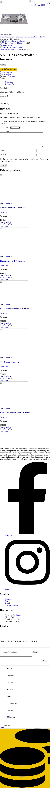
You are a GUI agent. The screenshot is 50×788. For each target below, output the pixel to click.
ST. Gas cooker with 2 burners (14, 308)
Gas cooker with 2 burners (12, 207)
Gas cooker (38, 37)
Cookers (31, 37)
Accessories (9, 37)
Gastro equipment (21, 37)
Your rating (5, 127)
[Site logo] (9, 5)
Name (3, 150)
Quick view (4, 226)
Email (3, 155)
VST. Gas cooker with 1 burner (12, 43)
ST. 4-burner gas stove (10, 362)
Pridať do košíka (8, 69)
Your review (5, 131)
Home (2, 37)
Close (2, 727)
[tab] (27, 82)
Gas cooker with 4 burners (12, 261)
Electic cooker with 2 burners (11, 49)
